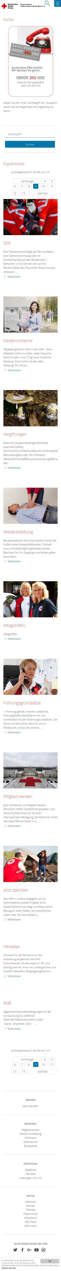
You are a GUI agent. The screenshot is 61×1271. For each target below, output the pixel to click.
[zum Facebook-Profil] (15, 1250)
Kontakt (30, 1205)
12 (14, 193)
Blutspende (30, 1146)
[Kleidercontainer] (30, 314)
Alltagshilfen (14, 625)
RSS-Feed (30, 1222)
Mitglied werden (17, 796)
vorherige (27, 181)
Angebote (30, 1169)
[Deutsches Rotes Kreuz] (10, 7)
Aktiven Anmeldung (31, 1133)
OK (49, 1261)
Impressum (30, 1217)
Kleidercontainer (18, 340)
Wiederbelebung (18, 531)
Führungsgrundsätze (22, 703)
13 (23, 193)
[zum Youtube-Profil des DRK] (36, 1250)
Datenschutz (30, 1213)
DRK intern (30, 1225)
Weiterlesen (14, 276)
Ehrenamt (30, 1137)
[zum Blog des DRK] (43, 1250)
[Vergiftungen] (30, 408)
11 (52, 186)
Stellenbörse (31, 1142)
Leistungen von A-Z (30, 1177)
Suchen (29, 144)
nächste (42, 193)
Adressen (30, 1201)
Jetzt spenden (15, 890)
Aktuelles (31, 1173)
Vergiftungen (15, 434)
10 (43, 186)
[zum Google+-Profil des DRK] (29, 1250)
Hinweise (11, 946)
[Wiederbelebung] (30, 506)
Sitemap (30, 1209)
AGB (7, 1003)
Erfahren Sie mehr (9, 1268)
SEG (7, 243)
